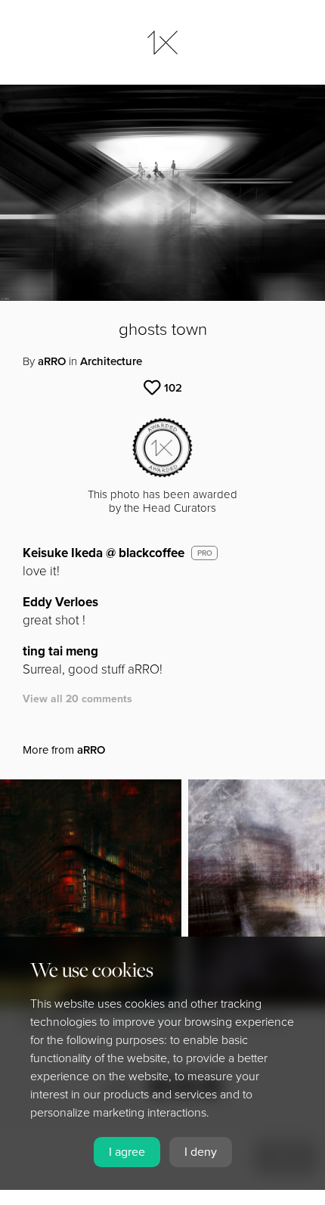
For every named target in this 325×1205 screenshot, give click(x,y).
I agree (127, 1152)
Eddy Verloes (60, 602)
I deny (200, 1152)
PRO (204, 553)
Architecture (111, 361)
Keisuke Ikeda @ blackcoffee (103, 553)
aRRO (52, 361)
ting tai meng (60, 651)
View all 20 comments (77, 698)
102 (173, 388)
